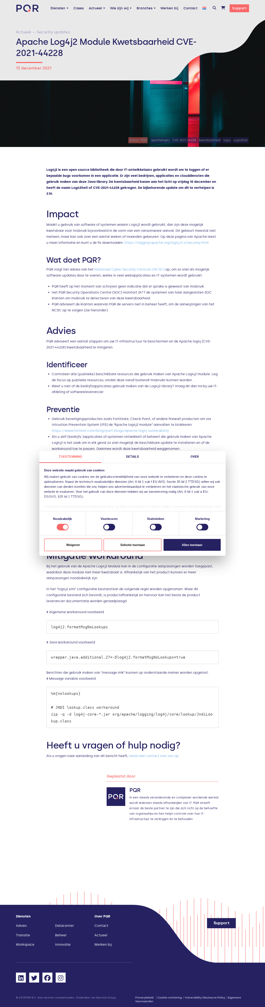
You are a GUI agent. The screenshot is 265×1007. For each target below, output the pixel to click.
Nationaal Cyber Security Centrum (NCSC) (129, 269)
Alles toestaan (192, 545)
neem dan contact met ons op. (154, 756)
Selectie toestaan (132, 545)
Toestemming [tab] (70, 457)
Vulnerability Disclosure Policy (205, 997)
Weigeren (73, 545)
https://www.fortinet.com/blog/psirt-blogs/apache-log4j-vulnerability (110, 431)
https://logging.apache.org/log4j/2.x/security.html (167, 243)
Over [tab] (194, 457)
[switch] (109, 527)
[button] (214, 8)
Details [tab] (132, 457)
